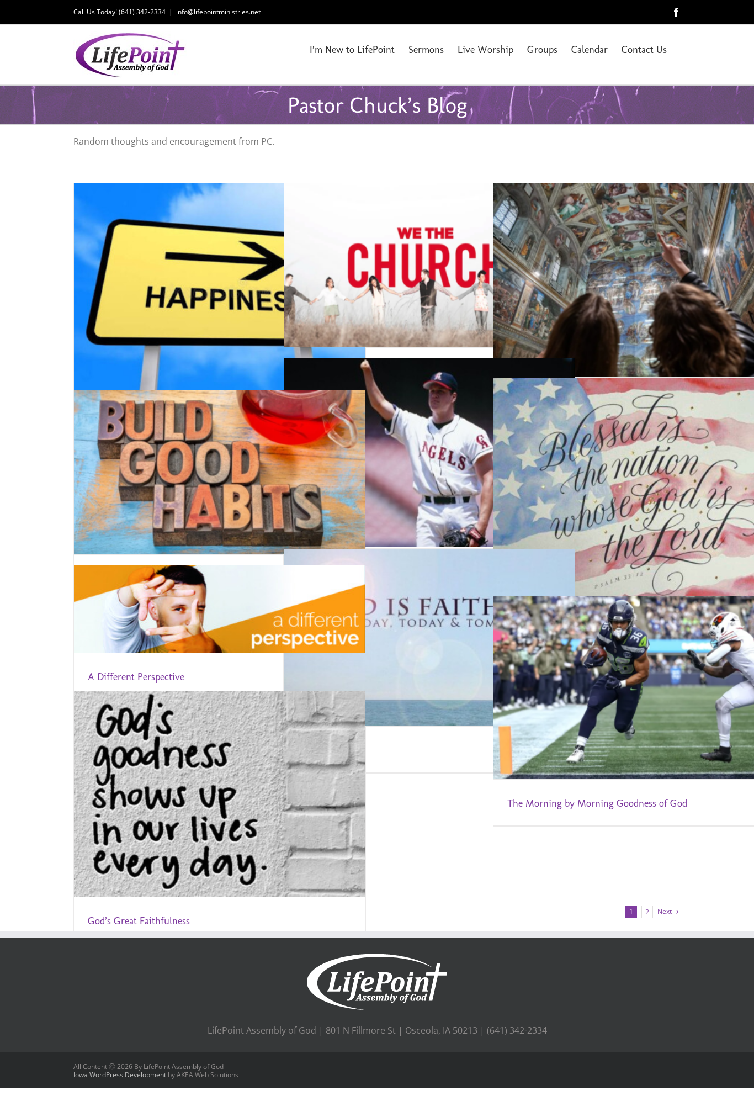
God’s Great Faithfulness (139, 921)
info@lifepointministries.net (218, 12)
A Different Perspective (136, 677)
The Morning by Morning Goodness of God (597, 803)
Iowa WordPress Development (119, 1074)
